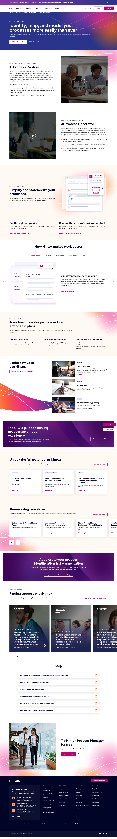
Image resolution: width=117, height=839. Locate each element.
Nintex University (96, 805)
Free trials (78, 809)
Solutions (28, 8)
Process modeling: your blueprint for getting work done (58, 823)
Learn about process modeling (69, 233)
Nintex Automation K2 (22, 803)
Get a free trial (68, 754)
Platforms (18, 8)
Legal (32, 833)
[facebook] (107, 834)
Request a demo (99, 780)
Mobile (84, 255)
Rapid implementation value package (59, 575)
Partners (38, 8)
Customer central (97, 792)
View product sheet (67, 291)
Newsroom (79, 795)
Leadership (79, 792)
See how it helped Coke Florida (20, 233)
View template (17, 533)
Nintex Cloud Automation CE (24, 797)
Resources (47, 8)
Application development (49, 793)
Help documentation (97, 798)
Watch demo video (18, 42)
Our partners (95, 802)
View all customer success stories (95, 598)
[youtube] (100, 834)
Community (95, 795)
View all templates (99, 514)
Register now (68, 2)
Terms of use (19, 833)
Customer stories (63, 792)
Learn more (81, 374)
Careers (78, 798)
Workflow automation (48, 812)
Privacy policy (26, 833)
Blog (60, 788)
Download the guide (99, 439)
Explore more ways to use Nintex (22, 371)
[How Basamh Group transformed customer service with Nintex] (86, 645)
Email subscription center (82, 805)
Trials (98, 8)
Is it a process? (39, 823)
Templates (62, 802)
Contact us (81, 754)
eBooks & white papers (65, 798)
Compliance (73, 255)
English (90, 8)
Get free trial (33, 42)
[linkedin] (103, 834)
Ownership (48, 255)
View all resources (99, 464)
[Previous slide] (11, 542)
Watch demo (83, 490)
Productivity (60, 255)
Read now (15, 490)
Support (94, 788)
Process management (48, 804)
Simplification (35, 255)
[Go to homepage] (7, 8)
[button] (86, 8)
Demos (109, 8)
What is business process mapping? (84, 823)
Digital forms (46, 797)
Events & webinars (64, 795)
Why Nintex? (16, 816)
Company (57, 8)
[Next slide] (18, 542)
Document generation (48, 800)
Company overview (81, 788)
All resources (62, 805)
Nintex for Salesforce (22, 809)
